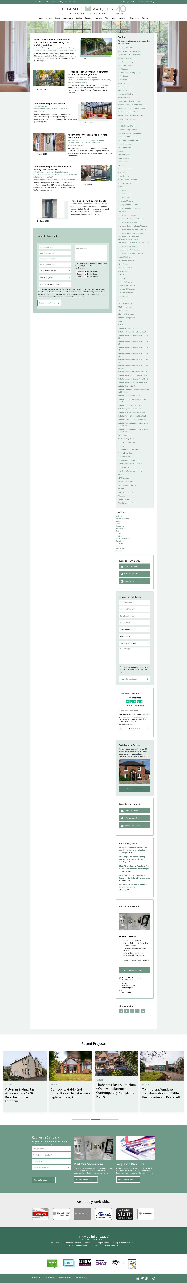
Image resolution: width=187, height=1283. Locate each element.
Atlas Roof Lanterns (125, 65)
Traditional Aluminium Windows (130, 464)
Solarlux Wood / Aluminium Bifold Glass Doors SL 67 (133, 424)
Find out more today (134, 789)
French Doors (92, 77)
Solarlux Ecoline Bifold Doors (129, 396)
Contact (145, 18)
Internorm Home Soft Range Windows (132, 229)
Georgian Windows (125, 169)
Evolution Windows (125, 147)
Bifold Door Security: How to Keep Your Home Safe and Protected (133, 848)
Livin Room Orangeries (126, 260)
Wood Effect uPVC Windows (128, 503)
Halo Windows (123, 197)
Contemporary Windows (127, 119)
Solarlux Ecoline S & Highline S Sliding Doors (132, 400)
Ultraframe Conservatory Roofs (130, 471)
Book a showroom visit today (131, 970)
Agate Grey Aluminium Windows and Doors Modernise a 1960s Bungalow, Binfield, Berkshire (51, 42)
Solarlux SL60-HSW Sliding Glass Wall (132, 416)
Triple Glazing (123, 467)
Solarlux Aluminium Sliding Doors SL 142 (133, 379)
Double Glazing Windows (42, 50)
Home (40, 18)
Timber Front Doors (125, 453)
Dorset (118, 521)
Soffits (120, 321)
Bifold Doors (38, 172)
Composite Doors (97, 140)
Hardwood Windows (125, 201)
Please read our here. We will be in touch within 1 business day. (134, 669)
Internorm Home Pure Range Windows (132, 226)
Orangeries (122, 271)
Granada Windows (124, 183)
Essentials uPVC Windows (127, 137)
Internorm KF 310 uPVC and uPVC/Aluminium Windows (128, 237)
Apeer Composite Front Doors (79, 140)
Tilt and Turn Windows (126, 442)
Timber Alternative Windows (129, 449)
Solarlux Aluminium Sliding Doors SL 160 (133, 382)
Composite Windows (126, 94)
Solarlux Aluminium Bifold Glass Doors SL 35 (133, 342)
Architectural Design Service (128, 62)
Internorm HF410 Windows (128, 222)
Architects (123, 18)
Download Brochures (126, 1179)
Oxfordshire (120, 541)
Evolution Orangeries (126, 144)
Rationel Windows (125, 282)
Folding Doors (123, 158)
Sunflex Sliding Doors (126, 439)
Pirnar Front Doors (125, 278)
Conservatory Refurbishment (129, 101)
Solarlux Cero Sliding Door (128, 386)
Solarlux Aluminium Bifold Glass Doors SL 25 (133, 336)
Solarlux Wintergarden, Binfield (49, 103)
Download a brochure (132, 566)
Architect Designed (125, 58)
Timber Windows (124, 456)
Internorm (122, 212)
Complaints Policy (65, 1278)
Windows (49, 18)
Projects (88, 18)
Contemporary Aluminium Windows (131, 108)
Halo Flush (122, 190)
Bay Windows (123, 69)
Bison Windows (124, 80)
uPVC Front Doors (124, 474)
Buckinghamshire (122, 518)
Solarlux (74, 174)
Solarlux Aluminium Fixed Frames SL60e (133, 372)
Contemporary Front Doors (128, 112)
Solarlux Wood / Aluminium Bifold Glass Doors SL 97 (133, 430)
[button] (76, 1119)
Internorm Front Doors (127, 215)
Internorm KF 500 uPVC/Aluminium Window (134, 243)
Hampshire (120, 526)
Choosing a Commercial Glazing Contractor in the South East (132, 857)
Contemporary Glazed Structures (56, 172)
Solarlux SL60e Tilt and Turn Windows (132, 419)
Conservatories (124, 97)
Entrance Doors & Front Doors (79, 143)
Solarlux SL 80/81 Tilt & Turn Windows (132, 412)
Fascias (121, 151)
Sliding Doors (123, 310)
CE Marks (35, 1278)
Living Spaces (68, 18)
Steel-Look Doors (74, 82)
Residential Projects (40, 106)
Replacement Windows (126, 285)
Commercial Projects (126, 87)
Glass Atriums (38, 174)
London (118, 533)
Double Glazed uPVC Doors (128, 126)
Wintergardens (38, 111)
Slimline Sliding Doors (126, 318)
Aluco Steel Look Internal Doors (130, 51)
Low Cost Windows (125, 268)
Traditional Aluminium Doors (129, 460)
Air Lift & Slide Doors (40, 48)
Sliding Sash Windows (126, 314)
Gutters (121, 187)
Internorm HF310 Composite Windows (132, 219)
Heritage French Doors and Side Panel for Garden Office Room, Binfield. (88, 73)
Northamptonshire (123, 538)
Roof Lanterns (123, 296)
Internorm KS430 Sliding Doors (129, 250)
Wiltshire (119, 551)
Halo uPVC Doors (124, 194)
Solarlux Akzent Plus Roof (43, 177)
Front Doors (95, 143)
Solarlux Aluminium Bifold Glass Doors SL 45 (49, 179)
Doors (57, 18)
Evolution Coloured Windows (129, 140)
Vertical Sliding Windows (127, 485)
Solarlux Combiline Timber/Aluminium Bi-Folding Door (133, 390)
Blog (107, 18)
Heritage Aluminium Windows (99, 80)
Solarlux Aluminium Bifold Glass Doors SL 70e (133, 361)
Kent (117, 531)
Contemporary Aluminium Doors (61, 48)
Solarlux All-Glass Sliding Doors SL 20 (132, 332)
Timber (121, 446)
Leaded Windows (124, 257)
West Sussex (120, 548)
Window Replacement (60, 50)
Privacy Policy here (50, 1141)
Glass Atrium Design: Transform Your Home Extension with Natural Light (134, 867)
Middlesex (119, 536)
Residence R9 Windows (126, 289)
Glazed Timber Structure (127, 179)
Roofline (79, 18)
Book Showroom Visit (84, 1179)
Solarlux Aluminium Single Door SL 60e (132, 375)
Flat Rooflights (124, 154)
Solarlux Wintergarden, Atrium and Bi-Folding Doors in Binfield (52, 168)
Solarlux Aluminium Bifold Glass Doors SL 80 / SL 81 (133, 367)
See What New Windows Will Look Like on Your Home (133, 885)
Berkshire (119, 516)
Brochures (98, 18)
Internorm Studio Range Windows (130, 253)
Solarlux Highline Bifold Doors (129, 409)
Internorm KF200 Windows (128, 246)
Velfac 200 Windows (125, 481)
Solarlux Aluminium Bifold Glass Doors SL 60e (50, 109)
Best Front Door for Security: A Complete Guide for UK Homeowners (134, 876)
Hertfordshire (121, 528)
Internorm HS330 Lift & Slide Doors (131, 233)
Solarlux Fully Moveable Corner (129, 405)
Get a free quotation (131, 574)
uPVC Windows (123, 478)
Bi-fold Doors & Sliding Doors (129, 72)
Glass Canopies (124, 176)
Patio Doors (122, 275)
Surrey (118, 546)
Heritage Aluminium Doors (78, 80)
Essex (118, 523)
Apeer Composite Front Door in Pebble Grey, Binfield (87, 136)
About (114, 18)
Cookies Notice (49, 1278)
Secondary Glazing (125, 303)
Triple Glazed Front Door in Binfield (88, 200)
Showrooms (134, 18)
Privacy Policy (139, 667)
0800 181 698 (127, 992)
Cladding (121, 83)
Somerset (119, 543)
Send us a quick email (132, 581)
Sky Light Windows (125, 307)
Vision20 (121, 489)
